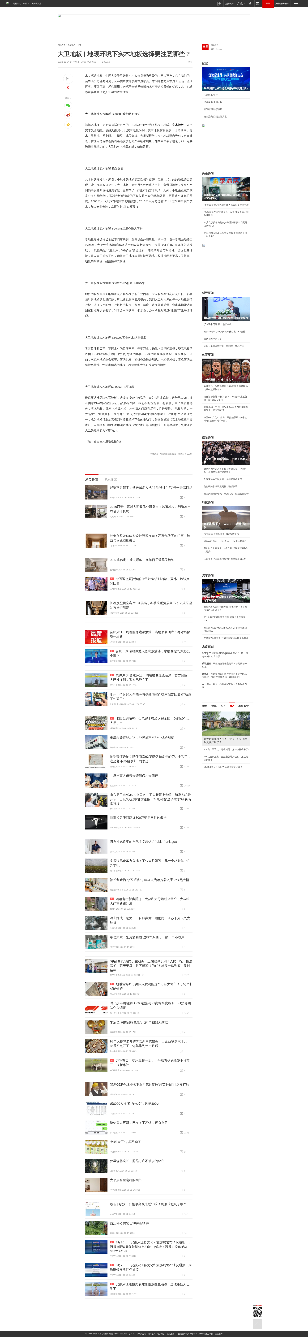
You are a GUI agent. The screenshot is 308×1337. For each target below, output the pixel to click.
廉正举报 (209, 1334)
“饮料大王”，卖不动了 (125, 1142)
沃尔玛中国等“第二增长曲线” (218, 324)
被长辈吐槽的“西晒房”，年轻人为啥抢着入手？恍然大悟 (149, 880)
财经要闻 (208, 293)
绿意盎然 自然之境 (213, 102)
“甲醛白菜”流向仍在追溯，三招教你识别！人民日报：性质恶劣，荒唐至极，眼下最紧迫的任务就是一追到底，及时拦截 (151, 965)
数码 (214, 706)
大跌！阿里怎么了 (213, 339)
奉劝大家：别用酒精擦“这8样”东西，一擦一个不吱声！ (149, 937)
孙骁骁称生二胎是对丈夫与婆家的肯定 (223, 479)
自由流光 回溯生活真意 (215, 116)
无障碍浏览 (36, 3)
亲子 (223, 706)
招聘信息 (151, 1334)
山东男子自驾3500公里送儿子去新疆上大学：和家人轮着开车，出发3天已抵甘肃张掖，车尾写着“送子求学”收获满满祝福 (150, 799)
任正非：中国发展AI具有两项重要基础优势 (225, 558)
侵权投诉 (218, 1334)
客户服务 (161, 1334)
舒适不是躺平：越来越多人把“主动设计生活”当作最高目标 (151, 487)
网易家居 (71, 45)
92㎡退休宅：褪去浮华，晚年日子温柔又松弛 (142, 560)
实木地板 (178, 124)
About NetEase (120, 1334)
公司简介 (133, 1334)
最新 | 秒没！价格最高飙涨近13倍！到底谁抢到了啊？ (148, 1204)
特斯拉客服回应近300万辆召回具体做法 (138, 817)
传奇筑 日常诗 (211, 95)
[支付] (250, 3)
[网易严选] (240, 3)
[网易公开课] (229, 3)
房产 (232, 706)
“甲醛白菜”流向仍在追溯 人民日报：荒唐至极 (226, 205)
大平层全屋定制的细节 (126, 1180)
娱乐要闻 (208, 437)
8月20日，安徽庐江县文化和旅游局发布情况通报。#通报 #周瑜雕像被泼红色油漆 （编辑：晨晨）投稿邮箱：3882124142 (150, 1247)
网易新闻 (214, 45)
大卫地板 (91, 114)
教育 (205, 706)
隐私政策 (170, 1334)
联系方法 (142, 1334)
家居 (205, 63)
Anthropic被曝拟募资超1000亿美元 (221, 534)
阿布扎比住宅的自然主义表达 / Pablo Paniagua (143, 841)
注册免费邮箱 (281, 3)
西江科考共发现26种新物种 (129, 1223)
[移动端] (219, 3)
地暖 (108, 114)
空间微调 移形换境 (213, 109)
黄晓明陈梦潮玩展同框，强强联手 (220, 486)
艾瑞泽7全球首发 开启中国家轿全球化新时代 (226, 638)
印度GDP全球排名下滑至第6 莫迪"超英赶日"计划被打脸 (149, 1084)
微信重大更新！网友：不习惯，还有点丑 (139, 1122)
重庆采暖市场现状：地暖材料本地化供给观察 (142, 737)
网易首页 (17, 3)
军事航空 (243, 706)
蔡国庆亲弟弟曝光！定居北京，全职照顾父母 (226, 493)
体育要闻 (208, 354)
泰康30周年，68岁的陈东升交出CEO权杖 (224, 331)
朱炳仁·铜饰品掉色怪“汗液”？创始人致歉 (139, 1022)
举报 (190, 62)
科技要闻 (208, 502)
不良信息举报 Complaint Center (190, 1334)
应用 (25, 3)
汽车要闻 (208, 575)
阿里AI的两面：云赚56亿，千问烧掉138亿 (225, 541)
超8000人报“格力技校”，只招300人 (135, 1103)
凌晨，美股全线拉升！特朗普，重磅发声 (224, 346)
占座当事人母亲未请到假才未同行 (134, 775)
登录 (268, 3)
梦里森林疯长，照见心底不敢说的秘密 (137, 1161)
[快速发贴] (68, 79)
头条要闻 (208, 173)
